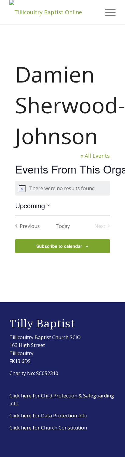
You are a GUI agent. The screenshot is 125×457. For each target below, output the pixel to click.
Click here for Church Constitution (48, 427)
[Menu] (107, 12)
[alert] (62, 188)
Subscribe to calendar (59, 246)
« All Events (95, 155)
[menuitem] (107, 12)
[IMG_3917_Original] (51, 12)
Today (63, 226)
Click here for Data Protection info (48, 415)
